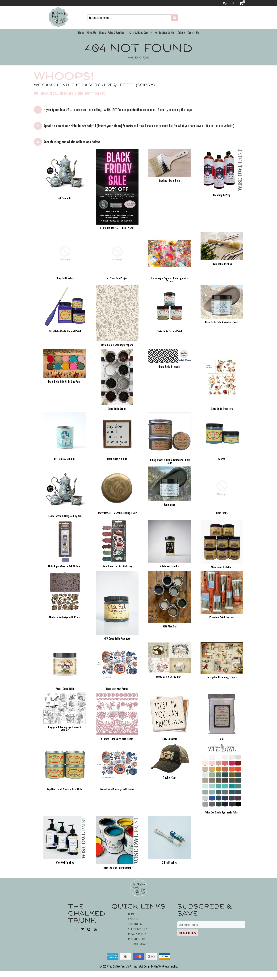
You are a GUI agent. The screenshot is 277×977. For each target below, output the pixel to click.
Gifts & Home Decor (139, 33)
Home (81, 33)
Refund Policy (136, 939)
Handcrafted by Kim (165, 33)
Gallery (181, 33)
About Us (91, 33)
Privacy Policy (137, 934)
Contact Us (193, 33)
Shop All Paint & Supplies (112, 33)
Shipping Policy (137, 929)
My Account (228, 3)
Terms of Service (138, 944)
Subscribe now (187, 933)
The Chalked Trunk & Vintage (122, 966)
